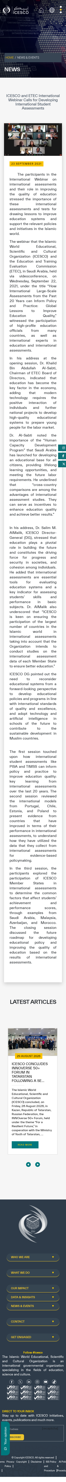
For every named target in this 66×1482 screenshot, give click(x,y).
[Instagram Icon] (37, 1381)
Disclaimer (36, 1461)
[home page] (16, 10)
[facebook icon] (12, 1381)
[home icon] (41, 10)
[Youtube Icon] (45, 1381)
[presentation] (28, 1164)
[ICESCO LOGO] (33, 1225)
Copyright (21, 1461)
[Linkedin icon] (28, 1381)
